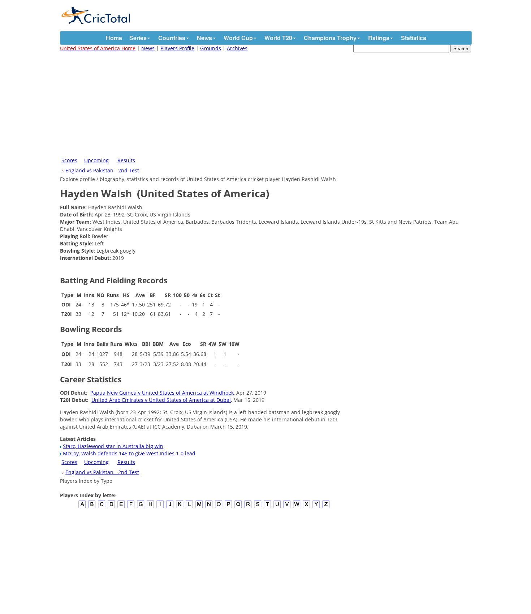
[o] (219, 507)
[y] (316, 507)
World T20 (278, 38)
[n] (209, 507)
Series (138, 38)
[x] (306, 507)
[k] (180, 507)
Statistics (413, 38)
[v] (287, 507)
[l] (189, 507)
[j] (170, 507)
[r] (248, 507)
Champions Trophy (330, 38)
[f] (131, 507)
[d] (111, 507)
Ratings (378, 38)
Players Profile (177, 48)
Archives (237, 48)
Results (126, 160)
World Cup (238, 38)
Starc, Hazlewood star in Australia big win (113, 446)
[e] (121, 507)
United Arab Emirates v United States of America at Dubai (161, 399)
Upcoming (96, 160)
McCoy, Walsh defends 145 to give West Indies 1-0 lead (129, 453)
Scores (69, 160)
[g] (141, 507)
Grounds (210, 48)
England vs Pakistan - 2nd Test (102, 170)
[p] (228, 507)
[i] (160, 507)
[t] (267, 507)
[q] (238, 507)
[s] (258, 507)
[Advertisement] (265, 103)
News (204, 38)
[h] (150, 507)
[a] (82, 507)
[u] (277, 507)
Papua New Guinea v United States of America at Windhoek (162, 392)
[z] (326, 507)
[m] (199, 507)
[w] (297, 507)
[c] (102, 507)
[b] (92, 507)
